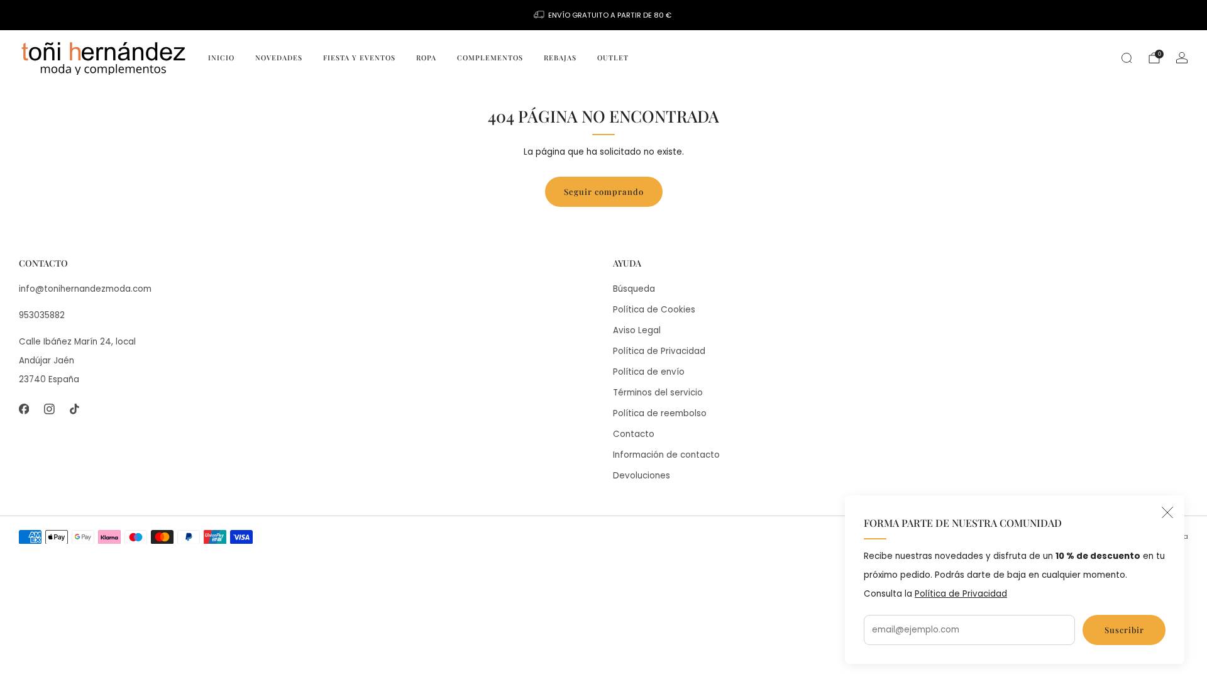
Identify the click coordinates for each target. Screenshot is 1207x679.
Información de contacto (666, 455)
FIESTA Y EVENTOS (359, 57)
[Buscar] (1126, 58)
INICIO (221, 57)
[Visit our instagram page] (49, 409)
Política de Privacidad (961, 594)
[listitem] (603, 15)
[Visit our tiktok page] (74, 409)
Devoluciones (641, 476)
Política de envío (649, 372)
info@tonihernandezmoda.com (85, 289)
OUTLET (613, 57)
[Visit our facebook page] (23, 409)
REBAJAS (560, 57)
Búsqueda (634, 289)
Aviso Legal (637, 330)
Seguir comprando (604, 191)
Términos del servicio (658, 393)
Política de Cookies (654, 310)
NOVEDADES (278, 57)
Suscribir (1124, 629)
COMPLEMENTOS (490, 57)
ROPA (426, 57)
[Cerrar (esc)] (1167, 512)
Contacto (633, 434)
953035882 (42, 315)
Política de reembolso (660, 413)
